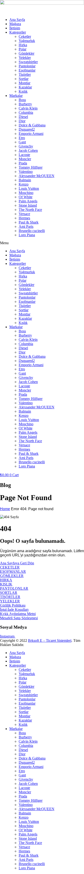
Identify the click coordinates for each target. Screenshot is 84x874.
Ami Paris (26, 226)
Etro (22, 138)
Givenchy (26, 146)
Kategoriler (17, 32)
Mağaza (15, 24)
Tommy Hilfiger (30, 167)
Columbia (26, 112)
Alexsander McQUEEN (36, 176)
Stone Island (28, 205)
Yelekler (25, 58)
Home (5, 509)
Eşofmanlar (27, 70)
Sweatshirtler (28, 62)
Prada (23, 163)
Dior (22, 121)
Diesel (23, 117)
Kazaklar (25, 87)
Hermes (24, 218)
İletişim (14, 28)
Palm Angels (28, 201)
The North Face (30, 210)
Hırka (23, 45)
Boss (22, 100)
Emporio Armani (31, 134)
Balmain (25, 180)
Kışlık (23, 91)
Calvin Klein (28, 108)
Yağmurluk (27, 41)
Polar (22, 49)
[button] (42, 243)
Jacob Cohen (28, 150)
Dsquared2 (27, 129)
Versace (24, 214)
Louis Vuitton (29, 188)
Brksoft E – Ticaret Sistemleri (49, 640)
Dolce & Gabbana (32, 125)
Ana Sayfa (17, 20)
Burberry (25, 104)
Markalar (16, 96)
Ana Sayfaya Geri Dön (17, 563)
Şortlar (23, 79)
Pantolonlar (27, 66)
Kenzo (23, 184)
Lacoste (24, 155)
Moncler (25, 159)
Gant (22, 142)
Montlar (24, 83)
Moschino (26, 193)
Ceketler (25, 36)
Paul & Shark (28, 222)
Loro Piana (27, 235)
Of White (25, 197)
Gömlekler (26, 53)
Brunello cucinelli (32, 231)
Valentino (26, 172)
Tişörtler (25, 74)
